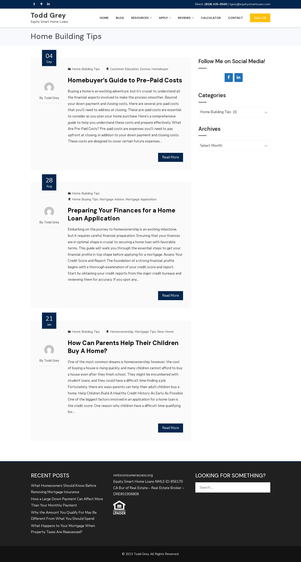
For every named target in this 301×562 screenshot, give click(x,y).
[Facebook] (229, 77)
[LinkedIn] (238, 77)
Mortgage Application (141, 199)
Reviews (184, 18)
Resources (140, 18)
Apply (163, 18)
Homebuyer (160, 69)
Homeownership (121, 332)
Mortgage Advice (112, 199)
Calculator (211, 18)
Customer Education (124, 69)
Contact (235, 18)
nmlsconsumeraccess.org (133, 475)
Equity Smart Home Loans (49, 22)
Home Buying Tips (85, 199)
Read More (170, 157)
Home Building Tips (86, 69)
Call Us (260, 18)
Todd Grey (48, 15)
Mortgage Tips (145, 332)
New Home (165, 332)
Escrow (145, 69)
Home (104, 18)
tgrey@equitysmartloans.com (250, 4)
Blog (120, 18)
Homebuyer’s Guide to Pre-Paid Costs (125, 80)
